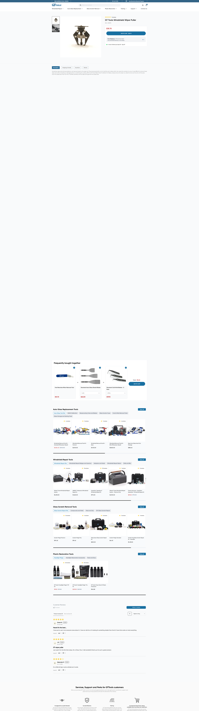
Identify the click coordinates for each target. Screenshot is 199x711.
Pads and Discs (91, 557)
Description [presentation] (56, 67)
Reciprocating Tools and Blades (88, 413)
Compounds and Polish (77, 510)
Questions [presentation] (77, 67)
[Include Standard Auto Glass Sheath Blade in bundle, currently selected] (100, 368)
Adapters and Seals (99, 463)
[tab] (56, 67)
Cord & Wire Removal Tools (120, 413)
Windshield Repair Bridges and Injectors (80, 463)
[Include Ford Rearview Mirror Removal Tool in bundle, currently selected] (74, 368)
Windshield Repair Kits (60, 463)
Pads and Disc (90, 510)
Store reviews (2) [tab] (68, 613)
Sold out (136, 486)
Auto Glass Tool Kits (59, 413)
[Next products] (144, 433)
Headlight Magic (59, 557)
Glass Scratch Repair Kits (61, 510)
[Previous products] (55, 433)
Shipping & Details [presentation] (66, 67)
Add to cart (137, 383)
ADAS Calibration (72, 413)
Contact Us (144, 8)
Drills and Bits (127, 463)
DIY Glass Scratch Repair (103, 510)
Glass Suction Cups (105, 413)
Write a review (136, 607)
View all (142, 409)
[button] (108, 17)
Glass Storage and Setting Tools (63, 416)
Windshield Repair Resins (114, 463)
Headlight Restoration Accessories (75, 557)
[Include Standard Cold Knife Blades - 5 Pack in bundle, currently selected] (126, 368)
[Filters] (130, 614)
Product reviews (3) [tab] (58, 613)
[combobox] (100, 5)
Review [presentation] (85, 67)
